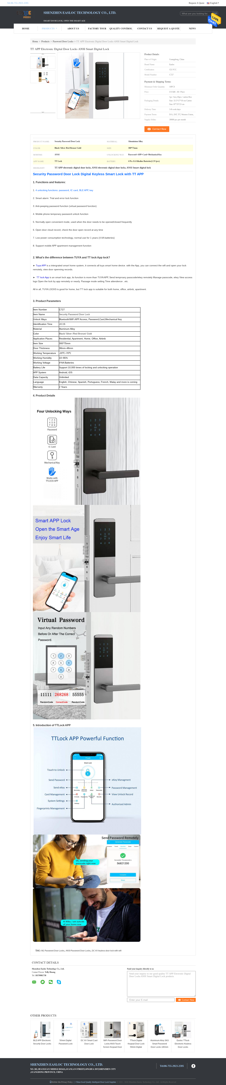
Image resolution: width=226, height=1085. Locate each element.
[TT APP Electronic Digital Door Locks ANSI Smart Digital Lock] (42, 62)
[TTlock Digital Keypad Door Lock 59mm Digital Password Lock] (136, 1030)
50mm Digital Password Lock (65, 1042)
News (192, 28)
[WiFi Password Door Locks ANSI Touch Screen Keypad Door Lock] (112, 1030)
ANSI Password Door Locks (78, 951)
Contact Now (159, 129)
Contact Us (144, 28)
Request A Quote (196, 3)
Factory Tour (97, 28)
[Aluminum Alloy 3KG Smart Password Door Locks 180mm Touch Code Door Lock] (159, 1030)
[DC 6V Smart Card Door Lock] (89, 1030)
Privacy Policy (67, 1082)
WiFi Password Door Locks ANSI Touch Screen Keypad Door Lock (112, 1045)
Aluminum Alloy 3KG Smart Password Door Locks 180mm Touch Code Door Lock (159, 1047)
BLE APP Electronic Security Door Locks (42, 1042)
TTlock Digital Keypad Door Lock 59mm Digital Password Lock (136, 1045)
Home (25, 28)
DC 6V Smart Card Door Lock (89, 1042)
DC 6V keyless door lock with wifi (106, 951)
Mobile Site (56, 1082)
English (213, 3)
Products (48, 28)
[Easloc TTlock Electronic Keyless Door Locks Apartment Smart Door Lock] (183, 1030)
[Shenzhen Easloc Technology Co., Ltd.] (25, 14)
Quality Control (121, 28)
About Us (73, 28)
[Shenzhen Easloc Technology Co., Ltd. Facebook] (193, 1065)
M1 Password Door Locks (52, 951)
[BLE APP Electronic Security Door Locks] (42, 1030)
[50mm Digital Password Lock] (65, 1030)
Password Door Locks (63, 41)
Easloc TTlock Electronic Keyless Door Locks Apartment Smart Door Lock (183, 1047)
